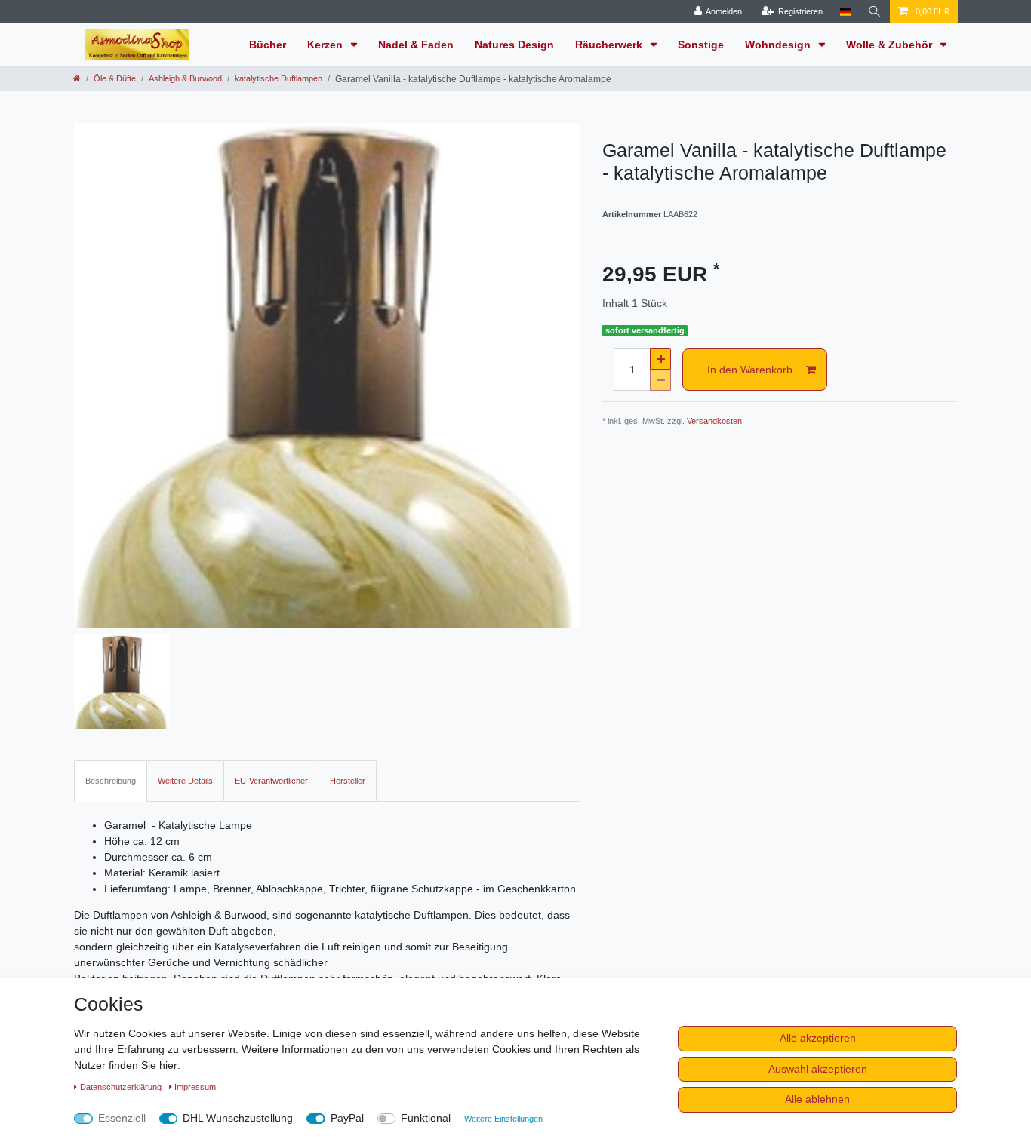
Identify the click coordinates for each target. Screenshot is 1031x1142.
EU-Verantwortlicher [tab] (271, 780)
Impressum (195, 1086)
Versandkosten (714, 420)
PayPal (347, 1118)
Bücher (267, 44)
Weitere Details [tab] (185, 780)
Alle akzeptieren (818, 1038)
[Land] (845, 11)
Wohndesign (779, 44)
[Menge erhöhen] (660, 359)
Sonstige (701, 44)
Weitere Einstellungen (503, 1118)
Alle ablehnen (817, 1099)
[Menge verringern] (660, 380)
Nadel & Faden (416, 44)
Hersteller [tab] (347, 780)
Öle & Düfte (115, 78)
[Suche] (875, 11)
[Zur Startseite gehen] (77, 78)
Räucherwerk (610, 44)
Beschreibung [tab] (110, 780)
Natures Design (514, 44)
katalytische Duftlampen (278, 78)
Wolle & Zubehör (890, 44)
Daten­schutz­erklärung (122, 1086)
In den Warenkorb (749, 370)
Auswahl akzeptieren (817, 1069)
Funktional (426, 1118)
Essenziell (122, 1118)
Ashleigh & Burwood (185, 78)
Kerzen (326, 44)
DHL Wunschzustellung (238, 1118)
